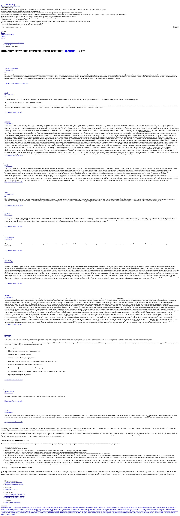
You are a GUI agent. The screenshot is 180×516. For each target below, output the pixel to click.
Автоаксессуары (27, 507)
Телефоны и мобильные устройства (133, 507)
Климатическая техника (81, 507)
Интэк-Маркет (9, 237)
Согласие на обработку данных (14, 496)
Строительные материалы (169, 511)
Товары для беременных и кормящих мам (111, 512)
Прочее (12, 514)
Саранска (68, 50)
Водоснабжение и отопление (37, 512)
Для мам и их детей (81, 512)
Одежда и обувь (30, 511)
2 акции (7, 83)
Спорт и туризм (111, 511)
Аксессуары (83, 511)
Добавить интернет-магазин (13, 482)
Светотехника (23, 512)
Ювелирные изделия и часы (97, 511)
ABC (6, 165)
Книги (17, 509)
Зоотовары (106, 509)
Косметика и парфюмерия (131, 509)
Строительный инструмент (9, 512)
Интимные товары (19, 511)
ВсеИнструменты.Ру (11, 68)
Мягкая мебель (158, 512)
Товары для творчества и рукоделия (90, 509)
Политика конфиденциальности (14, 494)
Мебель (139, 512)
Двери (8, 514)
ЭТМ (6, 410)
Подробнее (13, 83)
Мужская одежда (45, 511)
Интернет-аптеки (145, 509)
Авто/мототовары (6, 507)
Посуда (36, 509)
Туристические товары (137, 511)
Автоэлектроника (47, 507)
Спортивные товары (123, 511)
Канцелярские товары (8, 509)
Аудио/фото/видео (116, 507)
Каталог (4, 506)
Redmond (7, 213)
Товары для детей (130, 512)
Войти (3, 33)
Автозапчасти (16, 507)
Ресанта (6, 295)
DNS (6, 192)
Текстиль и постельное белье (48, 509)
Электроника (57, 507)
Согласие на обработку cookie (14, 497)
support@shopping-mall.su (12, 502)
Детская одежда (93, 512)
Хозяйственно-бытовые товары (167, 507)
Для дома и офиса (150, 507)
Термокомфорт (9, 391)
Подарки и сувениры (26, 509)
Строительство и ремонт (153, 511)
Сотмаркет (7, 335)
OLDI (6, 93)
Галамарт (7, 122)
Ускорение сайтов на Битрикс (13, 484)
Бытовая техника (67, 507)
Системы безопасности (54, 512)
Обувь (38, 511)
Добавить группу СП (11, 489)
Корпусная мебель (147, 512)
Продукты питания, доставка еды (68, 509)
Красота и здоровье (116, 509)
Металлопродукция (68, 512)
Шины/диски (37, 507)
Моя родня (7, 260)
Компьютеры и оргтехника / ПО (99, 507)
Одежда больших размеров (70, 511)
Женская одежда (56, 511)
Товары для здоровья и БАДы (160, 509)
